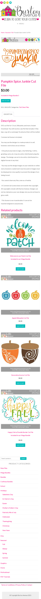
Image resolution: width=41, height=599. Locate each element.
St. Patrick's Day (8, 499)
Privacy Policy (20, 585)
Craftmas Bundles (6, 481)
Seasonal (7, 32)
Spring (4, 553)
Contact (29, 585)
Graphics (3, 563)
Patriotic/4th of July (9, 512)
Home (2, 32)
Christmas (5, 526)
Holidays (3, 490)
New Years (6, 530)
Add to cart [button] (20, 269)
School (2, 486)
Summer (5, 558)
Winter (4, 549)
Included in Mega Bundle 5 (10, 95)
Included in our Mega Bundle (20, 259)
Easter (4, 503)
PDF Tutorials (5, 577)
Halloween (6, 517)
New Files (25, 107)
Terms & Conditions (8, 585)
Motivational (4, 572)
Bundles (3, 477)
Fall (12, 32)
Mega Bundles (5, 473)
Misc (2, 536)
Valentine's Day (7, 494)
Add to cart (6, 100)
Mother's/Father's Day (10, 508)
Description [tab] (8, 114)
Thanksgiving (7, 521)
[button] (36, 40)
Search (23, 458)
